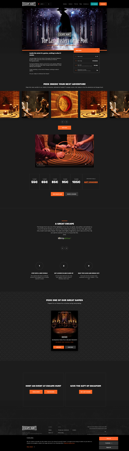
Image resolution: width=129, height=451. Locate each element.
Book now (64, 127)
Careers (74, 430)
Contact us (85, 4)
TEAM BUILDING (50, 391)
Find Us (76, 4)
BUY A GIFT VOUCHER (86, 391)
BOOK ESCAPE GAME (57, 194)
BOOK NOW (103, 4)
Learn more (70, 347)
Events (70, 4)
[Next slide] (66, 122)
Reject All (108, 447)
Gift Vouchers (94, 4)
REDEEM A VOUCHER (71, 194)
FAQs (80, 4)
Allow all (109, 438)
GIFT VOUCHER (91, 182)
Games (64, 4)
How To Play (61, 432)
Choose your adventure (63, 430)
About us (51, 432)
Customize (107, 443)
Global (50, 430)
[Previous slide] (62, 122)
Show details (30, 446)
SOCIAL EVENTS (36, 391)
